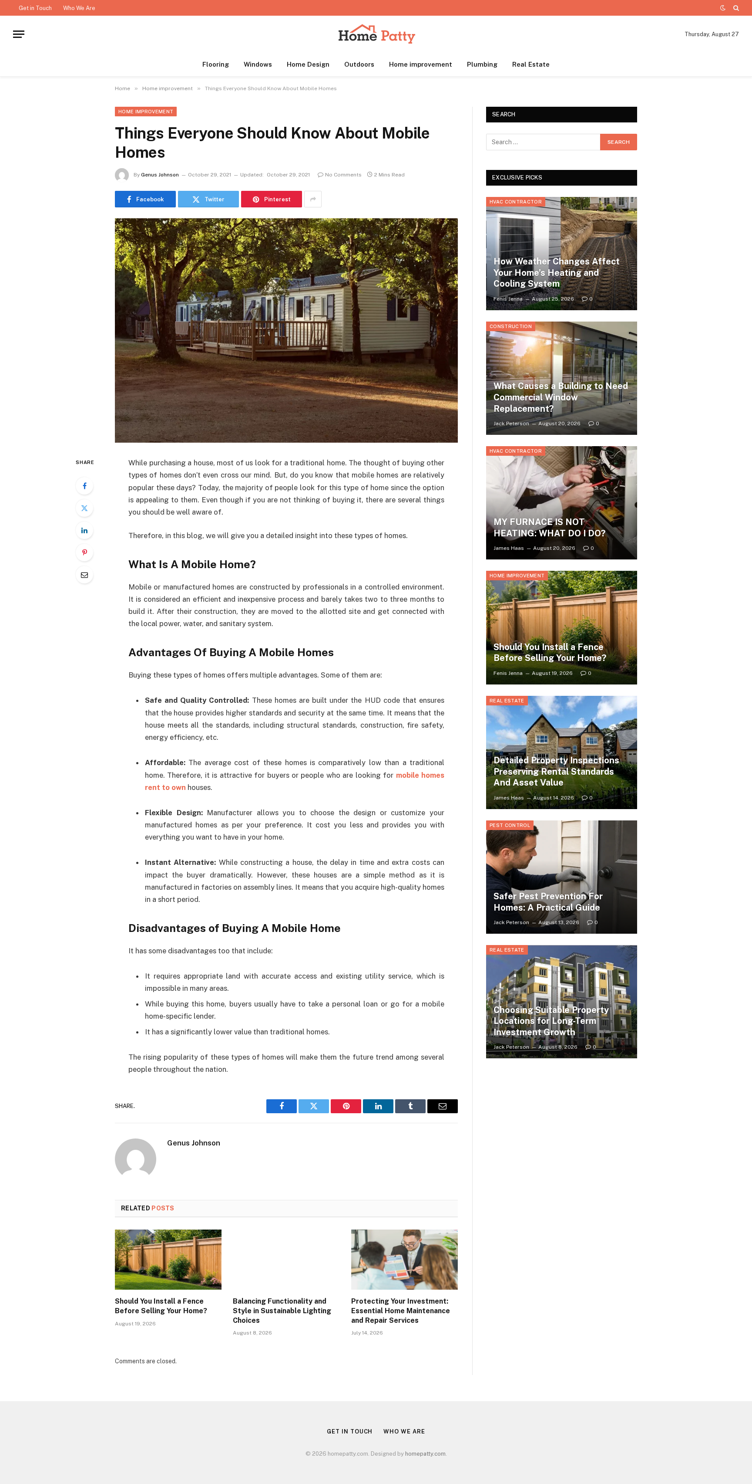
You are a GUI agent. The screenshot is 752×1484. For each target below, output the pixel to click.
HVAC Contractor (516, 201)
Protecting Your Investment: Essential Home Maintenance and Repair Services (400, 1311)
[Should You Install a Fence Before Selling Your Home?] (168, 1260)
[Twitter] (84, 508)
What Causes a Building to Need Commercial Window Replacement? (561, 397)
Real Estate (531, 64)
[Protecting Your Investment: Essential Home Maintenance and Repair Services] (404, 1260)
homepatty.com (425, 1453)
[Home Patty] (376, 34)
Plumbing (482, 64)
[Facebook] (84, 486)
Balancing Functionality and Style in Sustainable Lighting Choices (282, 1311)
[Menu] (18, 34)
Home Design (308, 64)
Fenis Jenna (508, 299)
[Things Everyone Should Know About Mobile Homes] (286, 330)
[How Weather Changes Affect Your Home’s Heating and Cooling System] (561, 253)
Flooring (215, 64)
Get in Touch (35, 8)
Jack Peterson (511, 423)
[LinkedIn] (84, 530)
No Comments (343, 175)
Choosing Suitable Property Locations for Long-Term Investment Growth (551, 1021)
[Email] (84, 574)
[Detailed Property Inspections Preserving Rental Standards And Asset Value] (561, 752)
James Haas (509, 548)
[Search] (735, 8)
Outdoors (359, 64)
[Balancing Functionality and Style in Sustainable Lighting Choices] (286, 1260)
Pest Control (510, 825)
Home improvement (420, 64)
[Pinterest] (84, 552)
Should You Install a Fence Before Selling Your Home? (161, 1306)
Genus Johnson (160, 175)
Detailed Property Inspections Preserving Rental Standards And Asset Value (556, 771)
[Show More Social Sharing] (313, 199)
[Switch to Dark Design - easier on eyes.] (723, 8)
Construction (511, 326)
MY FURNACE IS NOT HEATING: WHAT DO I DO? (549, 528)
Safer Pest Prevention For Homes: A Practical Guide (548, 902)
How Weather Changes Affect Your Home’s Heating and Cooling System (557, 272)
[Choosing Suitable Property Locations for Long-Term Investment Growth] (561, 1001)
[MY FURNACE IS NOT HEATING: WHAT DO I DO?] (561, 502)
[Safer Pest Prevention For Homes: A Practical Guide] (561, 877)
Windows (258, 64)
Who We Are (79, 8)
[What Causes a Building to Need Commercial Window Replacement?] (561, 378)
